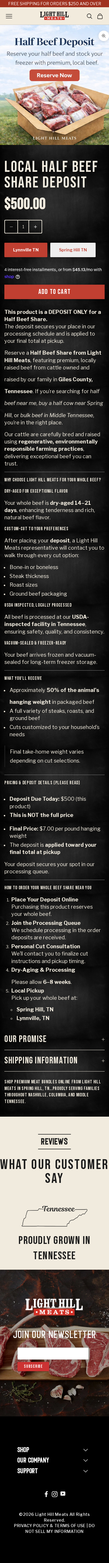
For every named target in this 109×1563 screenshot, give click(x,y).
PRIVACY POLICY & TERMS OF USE (49, 1525)
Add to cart (54, 292)
